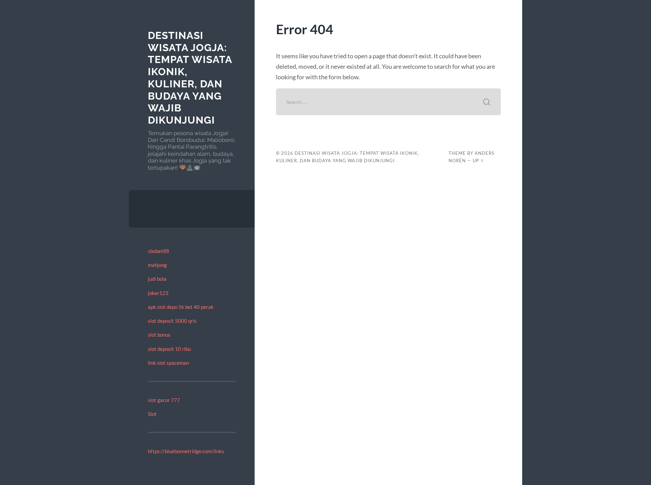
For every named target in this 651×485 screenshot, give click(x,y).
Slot (152, 414)
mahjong (157, 265)
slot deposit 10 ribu (169, 349)
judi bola (157, 279)
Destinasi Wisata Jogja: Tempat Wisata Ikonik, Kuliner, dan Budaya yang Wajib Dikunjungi (190, 77)
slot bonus (159, 335)
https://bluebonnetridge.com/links (186, 451)
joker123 (158, 293)
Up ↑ (478, 160)
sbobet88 (158, 251)
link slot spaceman (168, 363)
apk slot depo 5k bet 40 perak (181, 307)
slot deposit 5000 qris (172, 321)
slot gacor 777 (164, 400)
